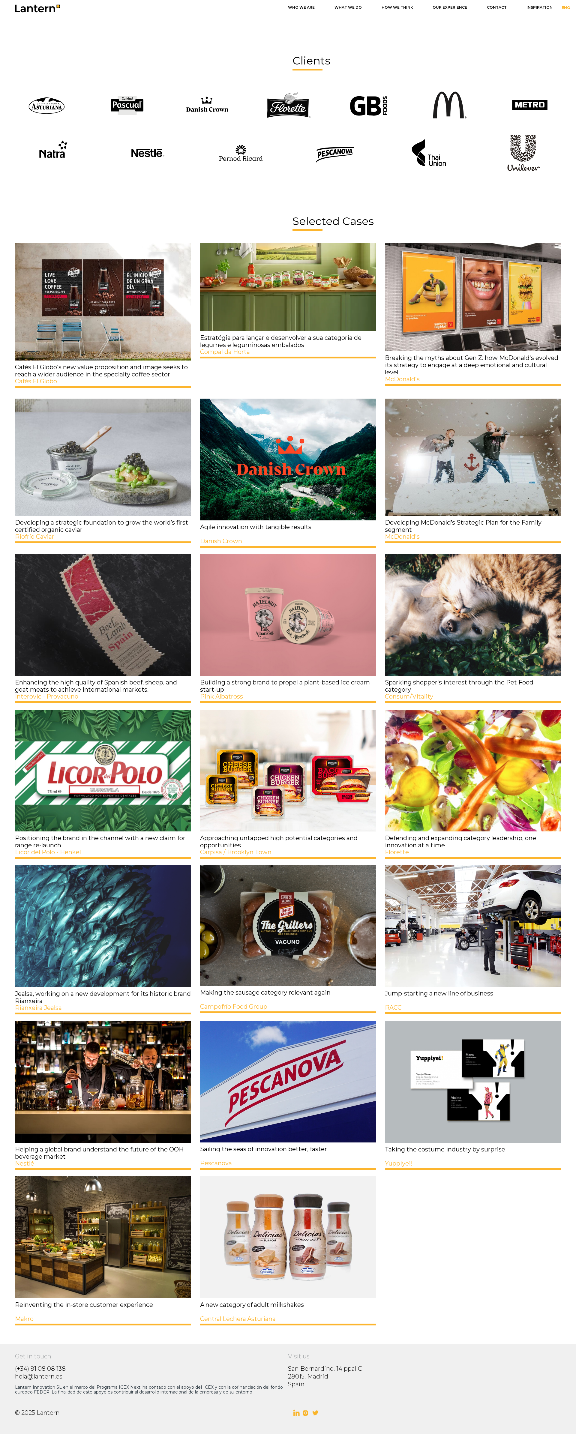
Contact (497, 7)
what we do (348, 7)
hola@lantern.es (38, 1376)
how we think (397, 7)
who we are (301, 7)
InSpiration (539, 7)
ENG (566, 7)
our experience (450, 7)
